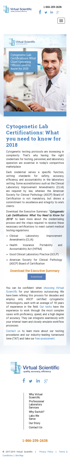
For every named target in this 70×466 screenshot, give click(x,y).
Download (36, 276)
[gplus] (57, 11)
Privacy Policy (45, 451)
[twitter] (45, 11)
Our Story (34, 423)
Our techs (46, 306)
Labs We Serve (34, 417)
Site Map (19, 455)
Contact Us (35, 427)
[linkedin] (51, 11)
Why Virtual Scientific (35, 396)
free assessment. (45, 338)
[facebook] (40, 11)
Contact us (13, 331)
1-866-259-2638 (52, 7)
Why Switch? (36, 411)
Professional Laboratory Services (36, 404)
